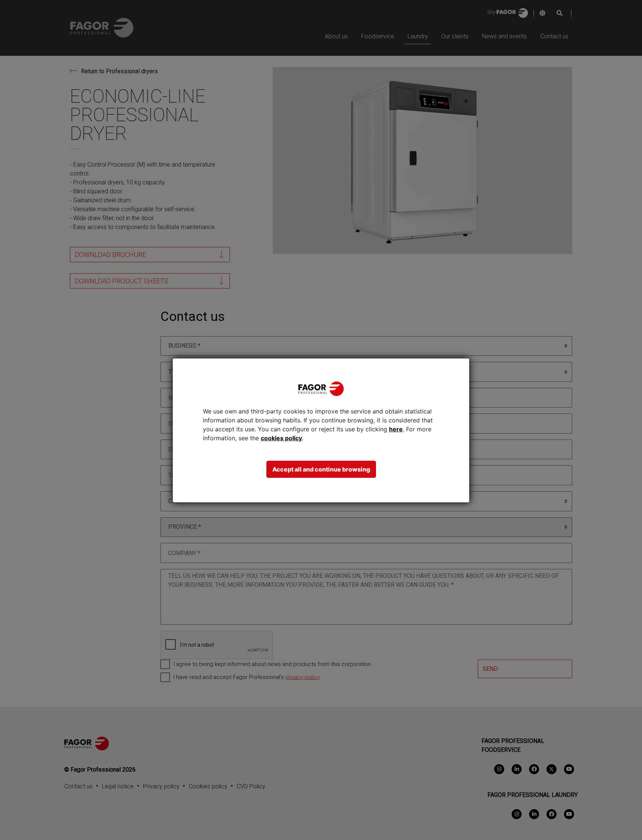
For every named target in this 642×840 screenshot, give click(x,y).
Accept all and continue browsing (321, 469)
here (396, 429)
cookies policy (281, 438)
